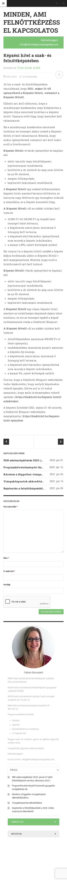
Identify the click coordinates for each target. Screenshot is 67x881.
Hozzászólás (10, 507)
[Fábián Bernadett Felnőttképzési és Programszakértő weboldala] (33, 646)
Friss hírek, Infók (28, 67)
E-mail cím (9, 571)
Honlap (6, 584)
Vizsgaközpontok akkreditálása (25, 481)
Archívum (16, 834)
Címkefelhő (17, 822)
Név (6, 558)
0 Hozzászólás (29, 77)
